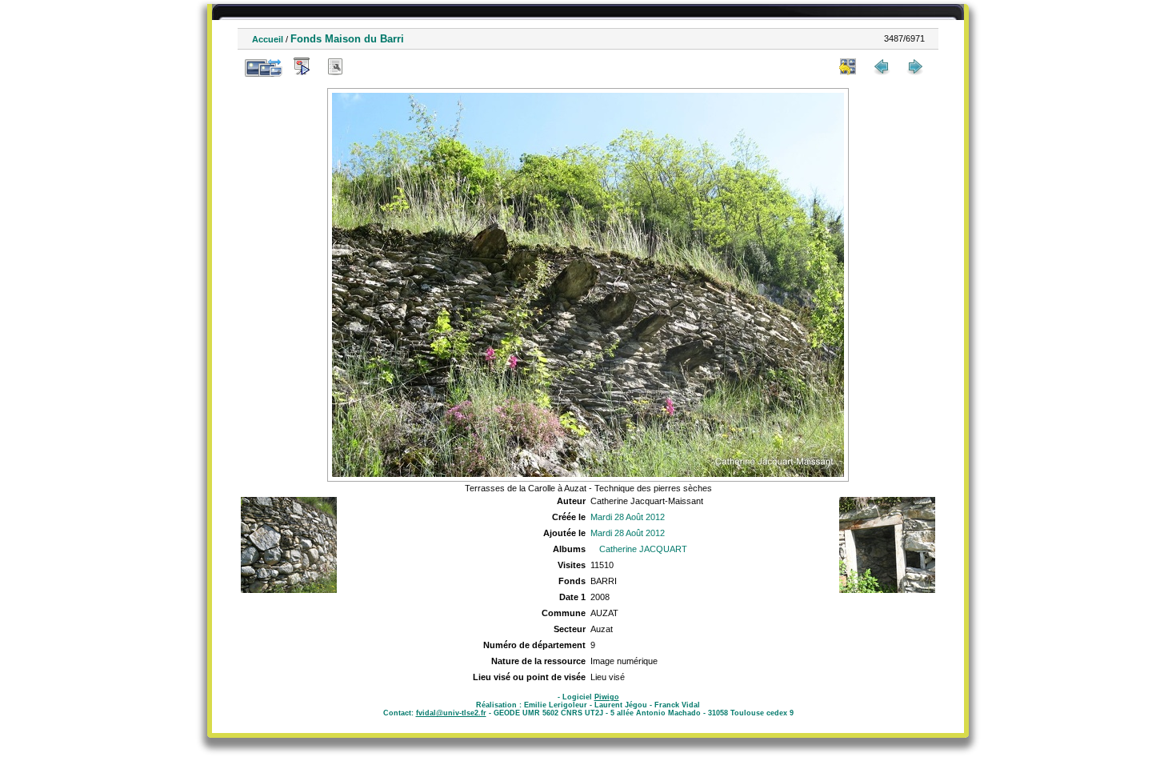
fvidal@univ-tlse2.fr (451, 713)
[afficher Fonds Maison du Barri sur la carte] (369, 66)
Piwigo (606, 697)
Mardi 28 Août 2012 (627, 517)
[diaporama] (301, 66)
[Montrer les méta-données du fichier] (335, 66)
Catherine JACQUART (643, 549)
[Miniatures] (848, 66)
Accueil (267, 39)
